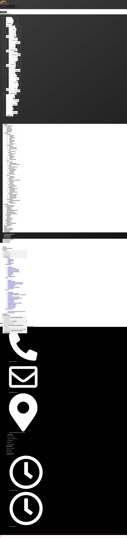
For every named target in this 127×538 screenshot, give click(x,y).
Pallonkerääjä (13, 93)
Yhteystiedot (7, 122)
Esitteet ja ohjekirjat (8, 239)
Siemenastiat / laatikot (12, 152)
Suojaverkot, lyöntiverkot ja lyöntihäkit (12, 113)
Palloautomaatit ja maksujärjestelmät (10, 96)
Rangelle (6, 94)
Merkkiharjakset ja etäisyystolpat (13, 58)
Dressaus (10, 295)
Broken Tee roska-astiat (13, 41)
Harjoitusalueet (8, 309)
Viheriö (8, 65)
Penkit (9, 262)
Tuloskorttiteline (13, 49)
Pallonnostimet (11, 307)
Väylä (8, 51)
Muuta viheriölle (11, 305)
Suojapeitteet (11, 300)
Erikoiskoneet (6, 315)
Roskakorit (10, 272)
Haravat (10, 280)
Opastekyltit (12, 64)
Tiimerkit (10, 266)
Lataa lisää (3, 12)
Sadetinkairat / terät (12, 299)
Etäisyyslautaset (12, 284)
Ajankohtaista (6, 240)
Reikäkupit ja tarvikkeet (12, 68)
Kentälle (6, 24)
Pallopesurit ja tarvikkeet (12, 44)
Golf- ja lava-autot (7, 248)
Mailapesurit (11, 260)
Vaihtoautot (9, 23)
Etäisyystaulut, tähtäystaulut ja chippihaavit (9, 110)
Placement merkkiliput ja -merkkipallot (14, 71)
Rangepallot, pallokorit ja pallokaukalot (11, 105)
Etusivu (5, 247)
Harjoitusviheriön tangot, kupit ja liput (14, 91)
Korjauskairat (11, 286)
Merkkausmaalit (11, 281)
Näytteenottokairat (12, 304)
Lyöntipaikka (8, 264)
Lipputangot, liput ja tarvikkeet (13, 83)
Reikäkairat (10, 292)
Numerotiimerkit (11, 268)
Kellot (9, 258)
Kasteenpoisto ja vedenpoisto (13, 77)
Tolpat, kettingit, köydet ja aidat (15, 55)
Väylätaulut (10, 274)
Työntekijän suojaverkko (12, 62)
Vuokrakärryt (11, 263)
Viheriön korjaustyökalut (12, 74)
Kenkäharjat (11, 259)
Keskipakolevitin (12, 306)
